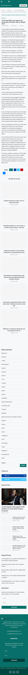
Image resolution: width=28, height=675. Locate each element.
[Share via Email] (4, 173)
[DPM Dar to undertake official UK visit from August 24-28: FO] (14, 318)
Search (4, 463)
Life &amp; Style (6, 405)
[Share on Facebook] (15, 170)
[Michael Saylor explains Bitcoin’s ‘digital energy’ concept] (6, 529)
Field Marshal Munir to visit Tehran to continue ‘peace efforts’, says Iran (18, 547)
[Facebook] (10, 672)
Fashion (4, 368)
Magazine (4, 413)
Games (3, 387)
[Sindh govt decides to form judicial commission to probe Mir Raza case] (14, 240)
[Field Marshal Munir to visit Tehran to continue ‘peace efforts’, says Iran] (14, 215)
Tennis (3, 447)
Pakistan (9, 10)
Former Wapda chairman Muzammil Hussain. (13, 29)
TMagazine (4, 450)
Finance (4, 375)
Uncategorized (5, 454)
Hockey (3, 394)
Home (3, 10)
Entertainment (5, 364)
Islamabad (4, 398)
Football (4, 383)
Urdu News (23, 5)
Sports (3, 432)
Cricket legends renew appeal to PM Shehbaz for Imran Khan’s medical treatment (13, 509)
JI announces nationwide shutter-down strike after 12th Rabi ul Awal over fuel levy (14, 304)
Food (3, 379)
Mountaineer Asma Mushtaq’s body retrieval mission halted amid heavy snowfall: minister (14, 277)
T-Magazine (4, 435)
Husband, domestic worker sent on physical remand (18, 518)
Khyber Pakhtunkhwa (7, 402)
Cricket (3, 360)
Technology (4, 443)
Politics (3, 424)
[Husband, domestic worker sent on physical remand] (14, 190)
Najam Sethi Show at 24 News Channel (11, 417)
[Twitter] (14, 672)
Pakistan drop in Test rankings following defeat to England (19, 538)
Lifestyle (4, 409)
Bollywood (4, 353)
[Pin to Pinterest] (21, 170)
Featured (4, 372)
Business (4, 357)
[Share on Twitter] (18, 170)
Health (3, 390)
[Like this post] (11, 170)
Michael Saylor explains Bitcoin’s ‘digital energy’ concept (18, 528)
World (3, 458)
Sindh (3, 428)
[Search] (26, 1)
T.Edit (3, 439)
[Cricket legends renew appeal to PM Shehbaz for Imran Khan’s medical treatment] (14, 496)
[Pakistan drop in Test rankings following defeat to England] (6, 539)
